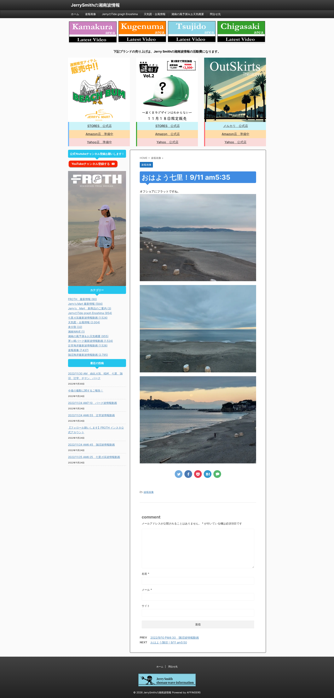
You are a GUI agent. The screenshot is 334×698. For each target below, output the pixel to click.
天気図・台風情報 (154, 14)
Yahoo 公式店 (167, 142)
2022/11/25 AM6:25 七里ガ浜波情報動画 (94, 457)
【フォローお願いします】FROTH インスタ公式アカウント (96, 430)
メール (147, 589)
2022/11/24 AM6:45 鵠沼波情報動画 (91, 444)
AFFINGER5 (194, 692)
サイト (146, 605)
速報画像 (90, 14)
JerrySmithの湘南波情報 (95, 5)
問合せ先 (215, 14)
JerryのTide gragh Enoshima (120, 14)
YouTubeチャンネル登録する (91, 164)
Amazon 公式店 (167, 134)
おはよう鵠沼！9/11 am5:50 (168, 642)
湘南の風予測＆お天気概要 (187, 14)
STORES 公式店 (99, 126)
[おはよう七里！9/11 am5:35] (207, 474)
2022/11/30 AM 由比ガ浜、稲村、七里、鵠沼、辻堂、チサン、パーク (95, 376)
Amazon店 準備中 (99, 134)
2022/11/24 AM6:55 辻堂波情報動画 (91, 415)
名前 (145, 573)
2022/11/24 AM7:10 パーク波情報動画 (92, 402)
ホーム (75, 14)
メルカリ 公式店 (235, 126)
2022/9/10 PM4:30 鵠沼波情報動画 (174, 637)
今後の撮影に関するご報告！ (85, 390)
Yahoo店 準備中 (99, 142)
